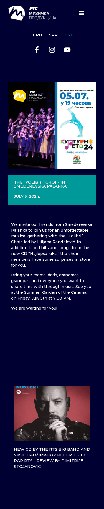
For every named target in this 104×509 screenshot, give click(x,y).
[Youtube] (67, 50)
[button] (81, 12)
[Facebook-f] (37, 50)
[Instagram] (52, 50)
